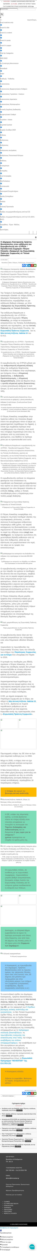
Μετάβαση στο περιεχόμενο (9, 1228)
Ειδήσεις (15, 262)
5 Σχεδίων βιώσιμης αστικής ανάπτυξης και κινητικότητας (18, 1009)
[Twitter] (26, 265)
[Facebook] (23, 265)
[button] (1, 1230)
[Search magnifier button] (2, 14)
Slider (10, 262)
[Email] (35, 265)
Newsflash (5, 262)
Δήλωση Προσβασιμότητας (15, 1190)
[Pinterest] (32, 265)
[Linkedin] (29, 265)
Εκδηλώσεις (21, 262)
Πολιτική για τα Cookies (14, 1194)
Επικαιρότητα (30, 262)
